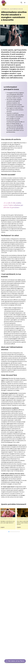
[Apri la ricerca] (21, 2)
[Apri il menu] (25, 3)
